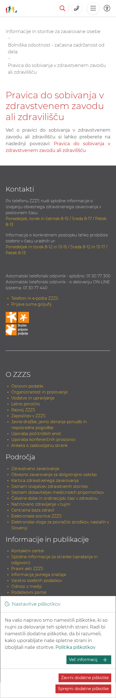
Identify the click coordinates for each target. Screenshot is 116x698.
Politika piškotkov (75, 647)
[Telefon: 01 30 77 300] (76, 8)
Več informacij (83, 659)
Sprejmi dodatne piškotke (83, 688)
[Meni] (93, 8)
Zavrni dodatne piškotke (85, 677)
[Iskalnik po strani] (62, 8)
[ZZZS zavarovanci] (11, 8)
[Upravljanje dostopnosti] (107, 8)
